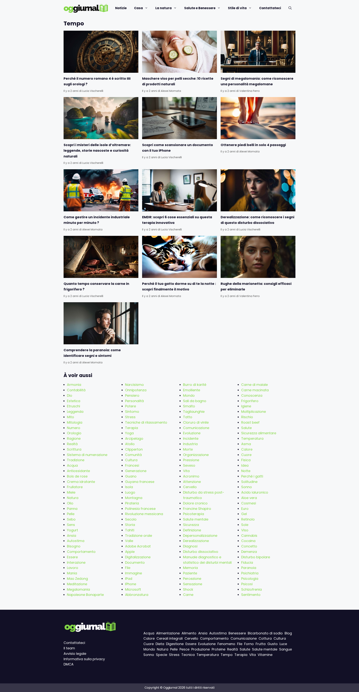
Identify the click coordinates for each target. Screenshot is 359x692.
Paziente (190, 573)
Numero (73, 427)
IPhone (130, 584)
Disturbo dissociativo (200, 551)
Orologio (74, 433)
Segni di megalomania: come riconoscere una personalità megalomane (257, 81)
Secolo (130, 519)
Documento (135, 562)
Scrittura (74, 449)
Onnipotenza (135, 390)
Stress (130, 417)
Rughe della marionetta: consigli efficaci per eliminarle (256, 286)
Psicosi (247, 584)
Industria (190, 444)
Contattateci (270, 8)
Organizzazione (196, 454)
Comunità (133, 454)
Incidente (190, 438)
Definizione (192, 530)
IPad (128, 578)
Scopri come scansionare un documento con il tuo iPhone (177, 148)
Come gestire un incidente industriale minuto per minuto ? (97, 220)
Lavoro (72, 567)
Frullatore (75, 487)
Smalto (189, 406)
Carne (188, 594)
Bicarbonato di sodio (265, 633)
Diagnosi (190, 546)
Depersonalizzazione (200, 535)
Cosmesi (248, 503)
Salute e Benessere (199, 8)
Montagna (133, 497)
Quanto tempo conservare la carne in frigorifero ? (96, 286)
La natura (163, 8)
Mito (70, 417)
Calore (246, 449)
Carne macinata (255, 390)
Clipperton (134, 449)
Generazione (135, 471)
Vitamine (265, 654)
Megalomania (78, 589)
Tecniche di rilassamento (146, 422)
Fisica (246, 460)
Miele (71, 492)
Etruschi (73, 406)
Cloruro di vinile (196, 422)
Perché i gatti (252, 476)
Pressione (191, 460)
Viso (244, 530)
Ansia (71, 535)
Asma (246, 444)
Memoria (190, 567)
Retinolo (248, 519)
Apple (130, 551)
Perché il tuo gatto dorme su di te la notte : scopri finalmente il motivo (179, 286)
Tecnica (188, 654)
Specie (161, 654)
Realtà (72, 444)
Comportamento (81, 551)
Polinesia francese (140, 508)
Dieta (160, 644)
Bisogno (73, 546)
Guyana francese (139, 481)
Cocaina (248, 540)
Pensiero (132, 395)
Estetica (73, 401)
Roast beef (250, 422)
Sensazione (192, 584)
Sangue (285, 649)
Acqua (72, 465)
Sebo (71, 519)
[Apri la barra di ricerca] (290, 8)
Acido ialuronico (254, 492)
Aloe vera (249, 497)
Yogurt (72, 530)
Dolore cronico (195, 503)
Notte (245, 471)
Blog (288, 633)
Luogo (130, 492)
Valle (129, 540)
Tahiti (129, 530)
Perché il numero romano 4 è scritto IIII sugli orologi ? (97, 81)
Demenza (249, 551)
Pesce (184, 649)
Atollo (130, 444)
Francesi (132, 465)
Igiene (246, 406)
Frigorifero (249, 401)
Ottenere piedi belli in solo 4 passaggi (253, 145)
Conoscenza (251, 395)
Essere (72, 557)
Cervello (190, 487)
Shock (188, 589)
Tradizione (75, 460)
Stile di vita (237, 8)
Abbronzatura (136, 594)
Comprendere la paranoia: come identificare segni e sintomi (92, 353)
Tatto (187, 417)
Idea (244, 465)
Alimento (189, 633)
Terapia (131, 427)
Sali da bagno (194, 401)
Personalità (134, 401)
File (127, 567)
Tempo (227, 654)
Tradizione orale (138, 535)
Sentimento (250, 594)
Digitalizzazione (138, 557)
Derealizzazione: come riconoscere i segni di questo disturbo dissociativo (257, 220)
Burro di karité (194, 384)
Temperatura (252, 438)
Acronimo (191, 476)
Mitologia (74, 422)
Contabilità (76, 390)
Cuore (246, 454)
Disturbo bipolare (255, 557)
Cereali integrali (170, 638)
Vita (186, 471)
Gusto (272, 644)
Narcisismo (134, 384)
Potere (130, 406)
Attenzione (192, 481)
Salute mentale (195, 519)
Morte (188, 449)
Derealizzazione (196, 540)
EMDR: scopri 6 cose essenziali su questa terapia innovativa (177, 220)
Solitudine (249, 481)
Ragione (74, 438)
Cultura (131, 460)
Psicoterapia (193, 514)
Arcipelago (134, 438)
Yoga (129, 433)
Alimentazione (168, 633)
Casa (138, 8)
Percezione (192, 578)
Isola (129, 487)
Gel (244, 514)
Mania (72, 573)
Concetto (249, 546)
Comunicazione (196, 427)
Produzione (200, 649)
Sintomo (132, 411)
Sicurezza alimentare (258, 433)
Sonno (246, 487)
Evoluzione (191, 433)
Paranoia (248, 567)
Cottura (265, 638)
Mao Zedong (77, 578)
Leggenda (75, 411)
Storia (130, 524)
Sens (71, 524)
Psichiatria (249, 573)
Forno (249, 644)
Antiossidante (78, 471)
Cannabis (249, 535)
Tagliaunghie (194, 411)
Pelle (70, 514)
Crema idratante (81, 481)
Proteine (218, 649)
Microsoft (133, 589)
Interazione (76, 562)
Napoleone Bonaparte (85, 594)
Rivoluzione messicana (144, 514)
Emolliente (191, 390)
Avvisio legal (74, 653)
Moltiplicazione (253, 411)
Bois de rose (77, 476)
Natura (72, 497)
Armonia (74, 384)
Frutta (261, 644)
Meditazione (77, 584)
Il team (69, 648)
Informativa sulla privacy (84, 659)
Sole (244, 524)
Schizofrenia (251, 589)
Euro (244, 508)
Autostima (75, 540)
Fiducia (247, 562)
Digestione (175, 644)
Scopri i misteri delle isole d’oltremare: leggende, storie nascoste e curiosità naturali (97, 151)
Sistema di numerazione (87, 454)
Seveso (189, 465)
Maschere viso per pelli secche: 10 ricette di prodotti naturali (177, 81)
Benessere (237, 633)
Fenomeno (226, 644)
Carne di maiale (254, 384)
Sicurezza (191, 524)
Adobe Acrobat (138, 546)
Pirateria (132, 503)
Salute (246, 427)
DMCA (68, 664)
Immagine (133, 573)
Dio (69, 395)
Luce (283, 644)
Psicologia (249, 578)
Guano (130, 476)
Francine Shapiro (197, 508)
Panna (72, 508)
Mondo (189, 395)
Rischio (247, 417)
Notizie (121, 8)
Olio (70, 503)
